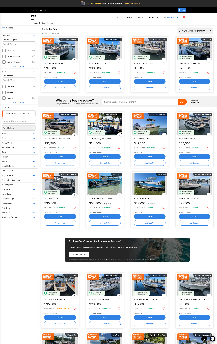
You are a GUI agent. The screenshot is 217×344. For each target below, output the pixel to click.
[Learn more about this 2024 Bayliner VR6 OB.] (104, 285)
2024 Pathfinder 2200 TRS (146, 299)
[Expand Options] (74, 60)
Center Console (13, 56)
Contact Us (60, 88)
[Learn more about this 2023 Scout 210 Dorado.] (194, 184)
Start (182, 102)
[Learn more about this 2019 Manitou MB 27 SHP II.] (104, 184)
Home (35, 23)
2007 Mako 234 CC (142, 139)
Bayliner (10, 92)
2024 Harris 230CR (187, 139)
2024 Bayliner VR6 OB (99, 299)
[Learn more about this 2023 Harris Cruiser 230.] (194, 49)
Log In (172, 10)
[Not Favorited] (74, 72)
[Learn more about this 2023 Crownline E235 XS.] (60, 285)
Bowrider (10, 51)
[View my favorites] (183, 17)
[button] (204, 338)
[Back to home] (34, 17)
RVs (45, 10)
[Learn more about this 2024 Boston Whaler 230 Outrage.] (194, 285)
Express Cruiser (13, 62)
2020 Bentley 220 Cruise (100, 139)
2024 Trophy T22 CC (98, 63)
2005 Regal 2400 (142, 198)
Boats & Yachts (36, 10)
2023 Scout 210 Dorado (189, 198)
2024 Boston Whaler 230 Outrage (193, 299)
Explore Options (79, 254)
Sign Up (182, 10)
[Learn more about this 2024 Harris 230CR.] (194, 124)
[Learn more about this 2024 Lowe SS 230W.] (60, 49)
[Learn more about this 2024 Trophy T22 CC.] (104, 49)
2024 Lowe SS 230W (53, 63)
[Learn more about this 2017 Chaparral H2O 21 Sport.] (60, 124)
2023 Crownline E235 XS (55, 299)
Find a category (10, 40)
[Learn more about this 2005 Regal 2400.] (149, 184)
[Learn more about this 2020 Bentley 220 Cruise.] (104, 124)
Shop (116, 17)
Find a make (8, 76)
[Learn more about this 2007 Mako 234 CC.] (149, 124)
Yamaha (10, 98)
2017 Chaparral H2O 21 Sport (57, 139)
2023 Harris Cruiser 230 (189, 63)
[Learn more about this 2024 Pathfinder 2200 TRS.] (149, 285)
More (140, 17)
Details (60, 81)
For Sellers (127, 17)
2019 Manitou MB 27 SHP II (101, 198)
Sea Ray (10, 87)
